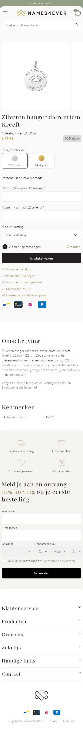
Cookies (68, 721)
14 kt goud (41, 165)
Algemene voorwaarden (25, 721)
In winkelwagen (41, 258)
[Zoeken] (76, 25)
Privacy (52, 721)
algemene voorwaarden (58, 560)
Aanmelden (41, 573)
